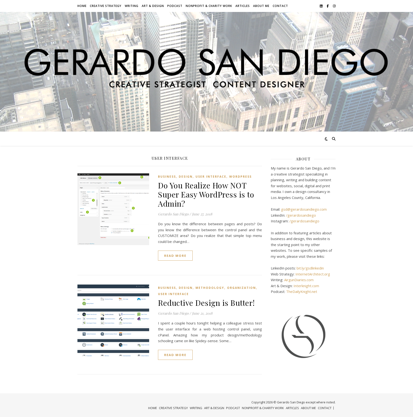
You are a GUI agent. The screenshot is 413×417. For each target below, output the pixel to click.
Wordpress (240, 177)
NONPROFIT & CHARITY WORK (209, 6)
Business (167, 177)
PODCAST (174, 6)
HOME (82, 6)
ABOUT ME (261, 6)
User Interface (211, 177)
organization (241, 288)
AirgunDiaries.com (299, 279)
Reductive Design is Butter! (206, 302)
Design (186, 177)
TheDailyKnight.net (301, 291)
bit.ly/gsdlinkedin (310, 268)
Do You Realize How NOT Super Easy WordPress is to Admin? (206, 194)
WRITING (131, 6)
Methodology (210, 288)
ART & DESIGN (153, 6)
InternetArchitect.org (312, 274)
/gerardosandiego (301, 215)
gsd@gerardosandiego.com (304, 209)
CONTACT (280, 6)
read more (175, 255)
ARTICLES (242, 6)
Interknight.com (306, 285)
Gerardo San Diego (173, 214)
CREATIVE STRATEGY (105, 6)
